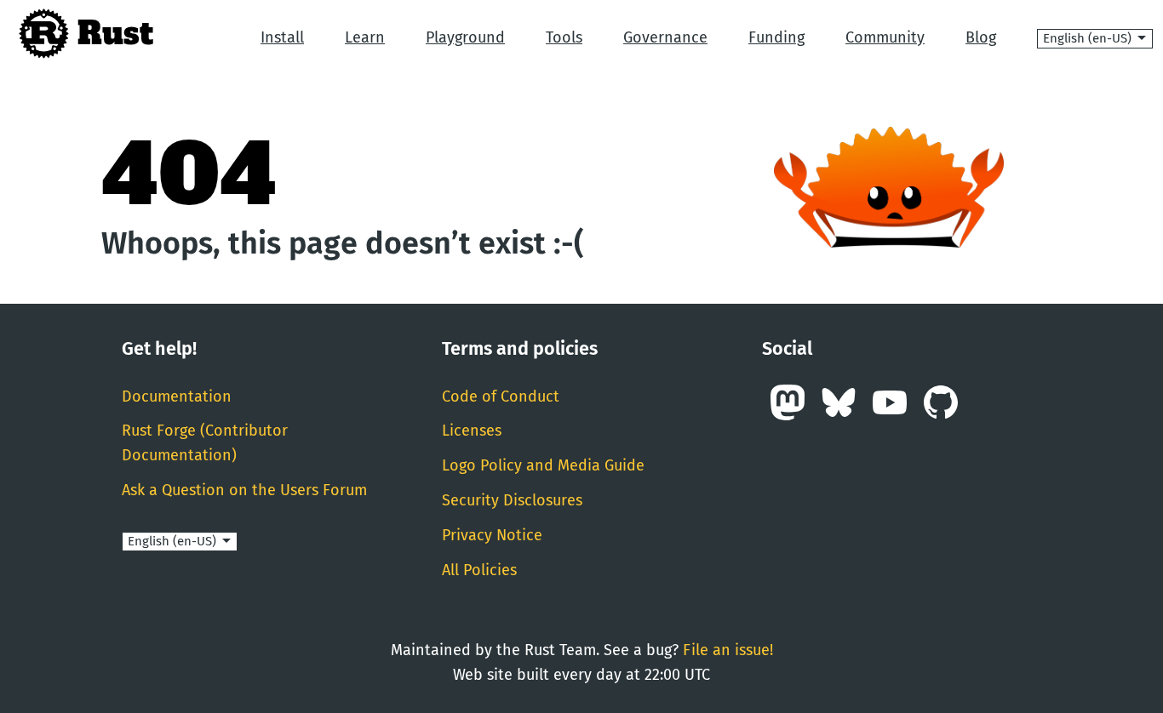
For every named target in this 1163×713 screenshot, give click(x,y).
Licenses (471, 430)
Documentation (177, 396)
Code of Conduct (500, 396)
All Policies (479, 570)
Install (282, 37)
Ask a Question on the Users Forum (244, 490)
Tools (564, 37)
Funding (776, 37)
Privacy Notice (492, 535)
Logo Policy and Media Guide (543, 465)
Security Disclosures (512, 500)
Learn (365, 37)
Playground (465, 37)
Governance (665, 37)
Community (885, 37)
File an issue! (728, 650)
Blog (980, 37)
